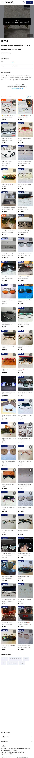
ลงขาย (29, 2)
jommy (9, 53)
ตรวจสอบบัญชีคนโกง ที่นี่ (17, 88)
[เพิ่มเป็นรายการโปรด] (14, 101)
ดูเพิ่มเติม (29, 97)
